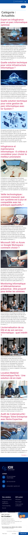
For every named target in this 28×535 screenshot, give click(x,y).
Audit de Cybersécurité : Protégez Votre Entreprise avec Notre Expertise (14, 417)
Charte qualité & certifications (19, 504)
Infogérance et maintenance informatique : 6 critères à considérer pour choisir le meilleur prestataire (14, 151)
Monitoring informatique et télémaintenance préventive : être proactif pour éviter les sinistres (13, 287)
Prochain (24, 455)
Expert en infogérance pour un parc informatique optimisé (14, 22)
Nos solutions (6, 497)
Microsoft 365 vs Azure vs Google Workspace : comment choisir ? (13, 245)
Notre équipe (18, 502)
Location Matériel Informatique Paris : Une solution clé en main (13, 375)
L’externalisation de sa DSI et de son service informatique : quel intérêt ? (14, 331)
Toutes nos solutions (6, 499)
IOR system (19, 497)
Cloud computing (6, 505)
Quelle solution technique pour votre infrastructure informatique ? (14, 65)
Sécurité (4, 508)
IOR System (18, 499)
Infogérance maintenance (5, 502)
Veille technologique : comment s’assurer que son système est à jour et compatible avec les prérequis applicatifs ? (14, 199)
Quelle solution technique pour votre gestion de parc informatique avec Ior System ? (14, 105)
